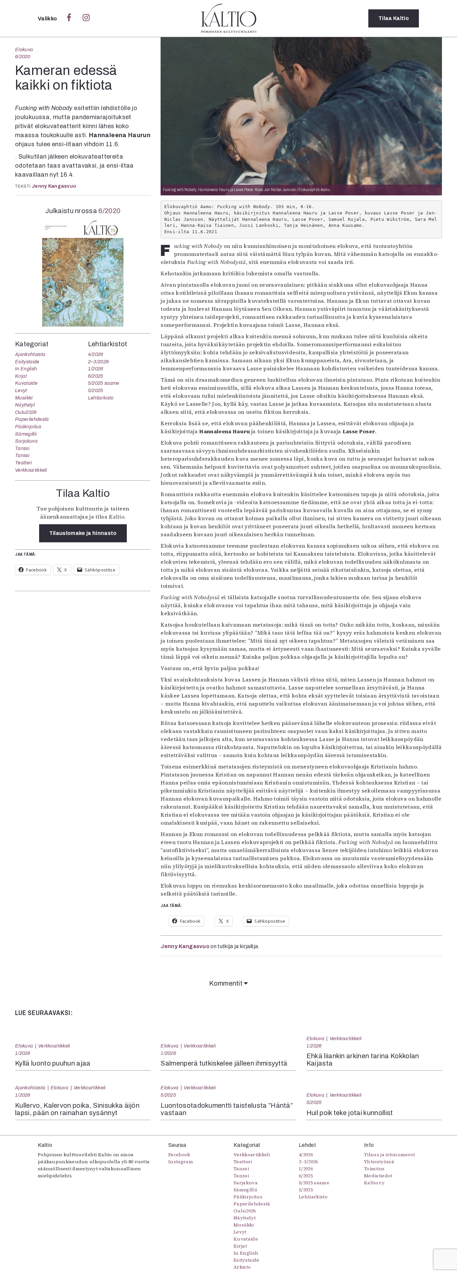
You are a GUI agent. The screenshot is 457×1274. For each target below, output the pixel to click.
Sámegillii (25, 434)
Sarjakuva (26, 441)
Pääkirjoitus (28, 426)
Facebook (179, 1154)
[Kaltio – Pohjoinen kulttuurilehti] (228, 18)
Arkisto (242, 1267)
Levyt (21, 390)
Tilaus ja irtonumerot (389, 1154)
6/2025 (95, 376)
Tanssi (22, 448)
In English (26, 368)
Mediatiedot (378, 1175)
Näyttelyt (25, 404)
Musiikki (24, 397)
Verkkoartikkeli (31, 470)
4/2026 (95, 354)
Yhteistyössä (379, 1161)
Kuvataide (26, 383)
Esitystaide (27, 361)
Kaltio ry (374, 1182)
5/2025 (95, 390)
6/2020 (22, 56)
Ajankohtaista (30, 354)
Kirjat (21, 376)
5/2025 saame (103, 383)
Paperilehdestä (32, 419)
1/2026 (95, 368)
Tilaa (393, 18)
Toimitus (374, 1168)
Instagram (180, 1161)
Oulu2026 (26, 412)
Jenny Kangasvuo (54, 186)
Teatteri (23, 462)
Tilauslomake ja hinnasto (83, 533)
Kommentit (226, 983)
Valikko (48, 18)
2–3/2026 (98, 361)
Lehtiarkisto (101, 397)
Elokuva (24, 49)
